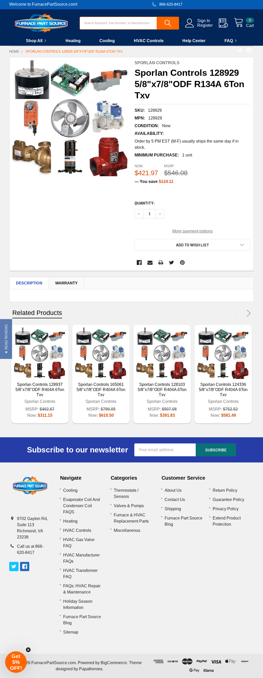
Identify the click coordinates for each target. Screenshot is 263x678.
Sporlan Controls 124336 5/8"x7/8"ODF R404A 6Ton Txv (223, 389)
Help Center (193, 41)
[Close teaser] (28, 649)
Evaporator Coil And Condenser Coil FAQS (81, 505)
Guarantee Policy (228, 499)
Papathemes (90, 669)
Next (247, 313)
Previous (238, 313)
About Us (173, 490)
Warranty (66, 283)
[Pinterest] (182, 262)
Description (29, 283)
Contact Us (175, 499)
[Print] (160, 262)
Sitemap (70, 632)
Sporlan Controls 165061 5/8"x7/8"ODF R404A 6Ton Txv (101, 389)
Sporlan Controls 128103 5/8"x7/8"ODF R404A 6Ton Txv (162, 389)
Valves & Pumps (129, 506)
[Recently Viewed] (226, 23)
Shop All (34, 41)
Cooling (107, 41)
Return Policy (225, 490)
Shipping (173, 509)
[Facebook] (249, 50)
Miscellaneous (127, 530)
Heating (73, 41)
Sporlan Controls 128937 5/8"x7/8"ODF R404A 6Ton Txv (39, 389)
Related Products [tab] (37, 312)
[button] (6, 339)
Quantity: (145, 202)
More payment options (192, 231)
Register (205, 25)
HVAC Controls (149, 41)
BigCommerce (114, 663)
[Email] (150, 262)
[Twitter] (240, 50)
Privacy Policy (226, 509)
